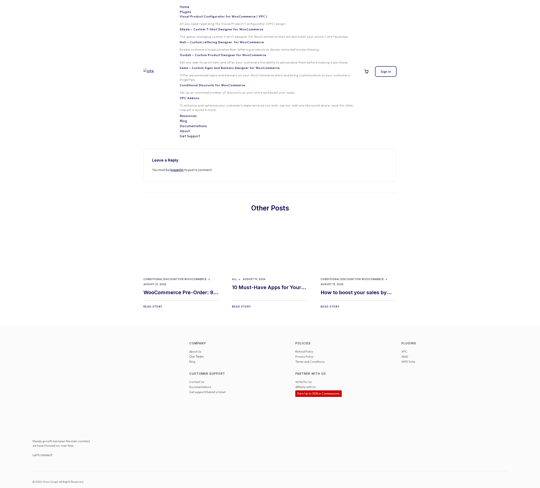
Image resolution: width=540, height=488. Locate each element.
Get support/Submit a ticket (207, 392)
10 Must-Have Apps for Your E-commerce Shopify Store (266, 287)
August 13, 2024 (332, 284)
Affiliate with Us (305, 387)
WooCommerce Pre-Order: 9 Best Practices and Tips (178, 292)
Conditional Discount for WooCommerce (175, 279)
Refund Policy (304, 351)
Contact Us (196, 382)
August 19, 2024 (254, 279)
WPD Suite (408, 362)
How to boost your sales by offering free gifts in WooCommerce (354, 292)
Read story (152, 306)
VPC (404, 351)
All (234, 279)
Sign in (386, 71)
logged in (177, 170)
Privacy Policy (304, 357)
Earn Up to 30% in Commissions (318, 393)
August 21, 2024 (154, 284)
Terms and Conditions (310, 362)
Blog (192, 362)
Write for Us (303, 382)
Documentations (200, 387)
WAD (404, 357)
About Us (195, 351)
